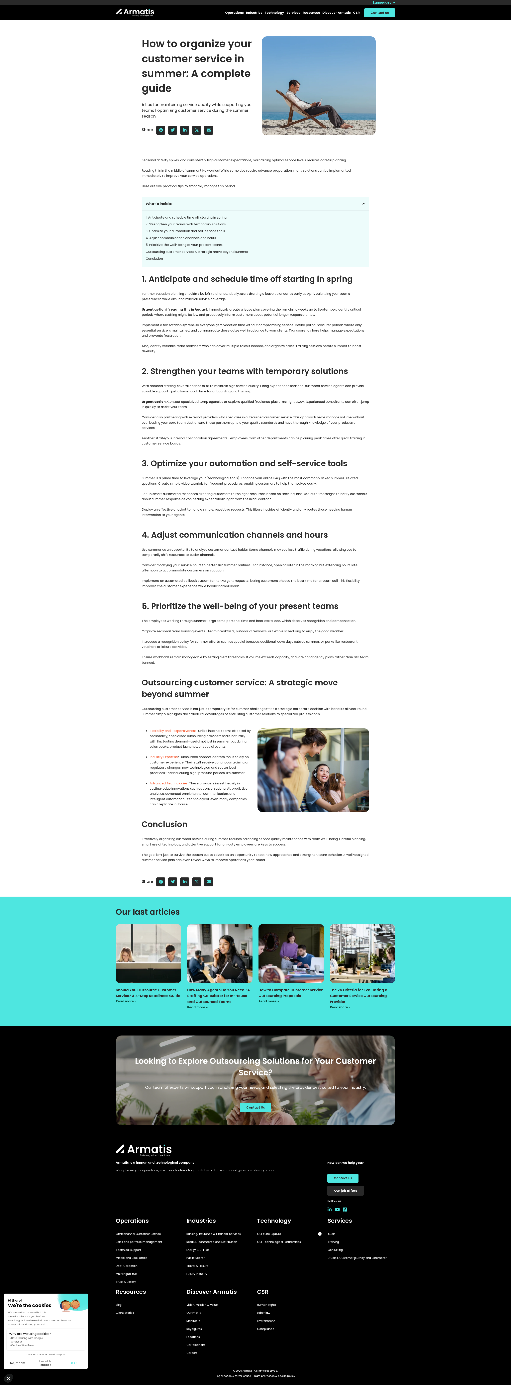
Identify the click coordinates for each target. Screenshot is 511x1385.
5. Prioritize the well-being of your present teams (184, 245)
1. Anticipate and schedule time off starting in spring (186, 217)
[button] (234, 12)
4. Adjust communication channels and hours (181, 238)
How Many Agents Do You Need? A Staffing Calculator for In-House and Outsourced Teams (218, 995)
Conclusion (154, 258)
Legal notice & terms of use (233, 1376)
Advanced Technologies (168, 783)
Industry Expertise (164, 757)
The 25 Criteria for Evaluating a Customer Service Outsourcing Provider (358, 995)
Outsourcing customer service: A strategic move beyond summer (197, 251)
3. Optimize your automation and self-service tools (185, 231)
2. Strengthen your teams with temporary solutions (186, 224)
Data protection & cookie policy (274, 1376)
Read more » (126, 1001)
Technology (274, 1221)
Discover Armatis (211, 1292)
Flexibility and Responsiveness (173, 731)
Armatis (248, 1370)
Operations (132, 1221)
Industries (201, 1221)
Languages (382, 2)
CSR (263, 1292)
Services (340, 1221)
